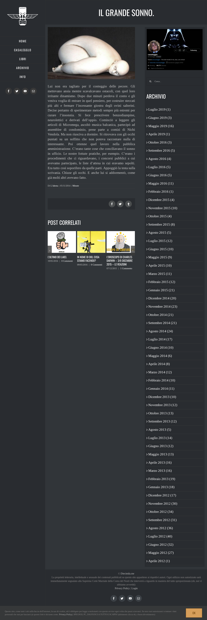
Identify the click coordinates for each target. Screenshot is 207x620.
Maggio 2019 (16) (161, 126)
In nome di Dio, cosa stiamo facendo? (59, 259)
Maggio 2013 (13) (161, 454)
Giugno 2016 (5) (160, 175)
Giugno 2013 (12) (160, 446)
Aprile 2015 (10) (160, 265)
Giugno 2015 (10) (160, 249)
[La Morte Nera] (121, 242)
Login (134, 588)
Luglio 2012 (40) (160, 536)
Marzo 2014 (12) (160, 372)
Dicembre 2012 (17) (162, 495)
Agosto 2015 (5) (159, 233)
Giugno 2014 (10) (160, 347)
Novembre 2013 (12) (162, 405)
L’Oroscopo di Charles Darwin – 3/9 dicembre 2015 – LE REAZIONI (90, 260)
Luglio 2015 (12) (160, 241)
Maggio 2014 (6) (160, 356)
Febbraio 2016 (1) (160, 191)
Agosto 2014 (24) (160, 331)
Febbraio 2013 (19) (161, 479)
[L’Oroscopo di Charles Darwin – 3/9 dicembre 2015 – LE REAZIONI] (91, 242)
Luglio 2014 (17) (160, 339)
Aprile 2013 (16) (160, 462)
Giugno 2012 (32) (160, 545)
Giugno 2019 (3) (160, 118)
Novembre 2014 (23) (162, 306)
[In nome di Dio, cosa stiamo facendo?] (62, 242)
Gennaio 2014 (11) (161, 389)
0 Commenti (67, 265)
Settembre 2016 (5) (161, 150)
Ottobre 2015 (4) (160, 216)
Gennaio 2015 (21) (161, 290)
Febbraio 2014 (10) (161, 380)
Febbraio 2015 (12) (161, 282)
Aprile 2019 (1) (159, 134)
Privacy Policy (122, 588)
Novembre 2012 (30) (162, 504)
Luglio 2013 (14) (160, 438)
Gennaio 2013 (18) (161, 487)
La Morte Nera (115, 257)
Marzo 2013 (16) (160, 471)
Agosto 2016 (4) (159, 159)
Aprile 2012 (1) (159, 561)
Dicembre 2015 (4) (161, 200)
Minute (75, 186)
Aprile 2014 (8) (159, 364)
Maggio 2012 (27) (161, 553)
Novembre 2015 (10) (162, 208)
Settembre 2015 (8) (161, 224)
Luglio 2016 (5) (159, 167)
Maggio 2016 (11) (161, 183)
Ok (194, 613)
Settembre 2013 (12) (162, 421)
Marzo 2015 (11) (160, 274)
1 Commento (97, 268)
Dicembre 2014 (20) (162, 298)
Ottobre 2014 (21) (160, 315)
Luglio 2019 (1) (159, 109)
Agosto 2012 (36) (160, 528)
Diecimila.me (127, 573)
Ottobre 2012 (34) (160, 512)
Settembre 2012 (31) (162, 520)
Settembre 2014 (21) (162, 323)
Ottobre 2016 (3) (160, 142)
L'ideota (54, 186)
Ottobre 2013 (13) (160, 413)
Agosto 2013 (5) (159, 430)
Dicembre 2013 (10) (162, 397)
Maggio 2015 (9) (160, 257)
